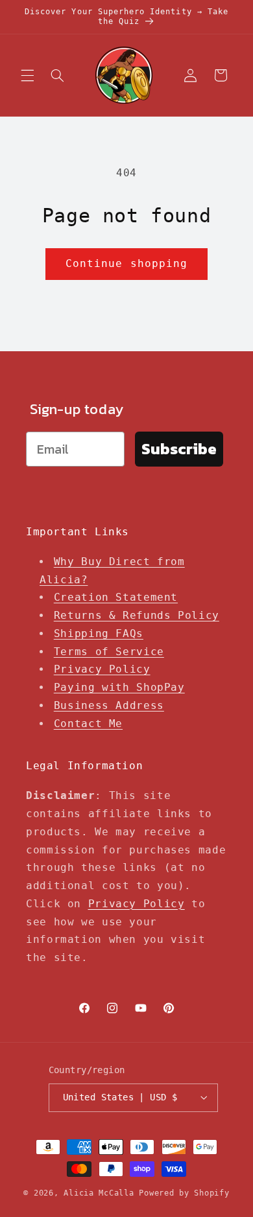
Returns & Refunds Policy (136, 615)
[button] (27, 75)
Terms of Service (109, 651)
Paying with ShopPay (119, 687)
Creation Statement (116, 597)
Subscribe (179, 448)
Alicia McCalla (99, 1193)
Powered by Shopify (184, 1193)
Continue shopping (126, 263)
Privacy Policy (102, 669)
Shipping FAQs (98, 633)
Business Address (109, 705)
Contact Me (88, 723)
